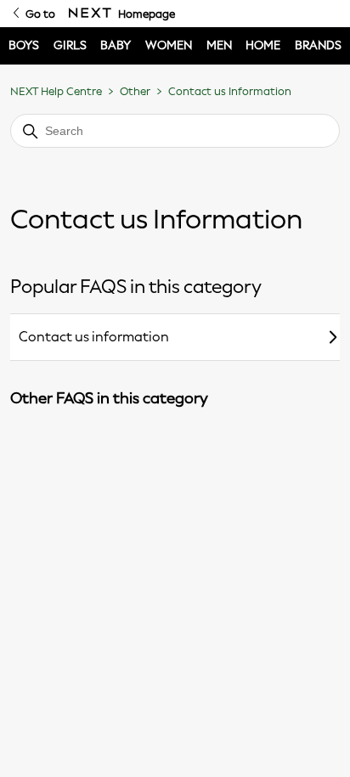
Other (135, 91)
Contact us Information (229, 91)
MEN (219, 45)
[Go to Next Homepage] (90, 13)
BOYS (23, 45)
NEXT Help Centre (56, 91)
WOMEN (168, 45)
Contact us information (94, 337)
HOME (263, 45)
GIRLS (70, 45)
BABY (115, 45)
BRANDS (318, 45)
